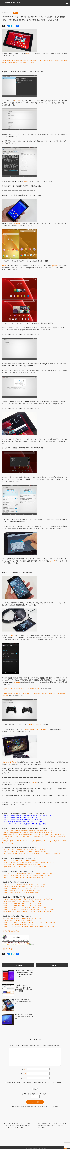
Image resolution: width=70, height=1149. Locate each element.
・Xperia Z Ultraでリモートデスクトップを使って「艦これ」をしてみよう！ (25, 907)
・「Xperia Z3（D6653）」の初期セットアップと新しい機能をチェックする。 (25, 852)
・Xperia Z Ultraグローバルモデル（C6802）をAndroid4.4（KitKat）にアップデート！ (29, 926)
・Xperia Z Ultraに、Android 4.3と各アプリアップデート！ (20, 924)
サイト (23, 1078)
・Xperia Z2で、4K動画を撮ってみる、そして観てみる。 (19, 888)
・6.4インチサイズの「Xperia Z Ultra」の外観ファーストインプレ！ (23, 918)
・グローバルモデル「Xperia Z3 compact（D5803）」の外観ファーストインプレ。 (27, 830)
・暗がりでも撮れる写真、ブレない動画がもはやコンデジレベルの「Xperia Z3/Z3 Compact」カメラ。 (33, 835)
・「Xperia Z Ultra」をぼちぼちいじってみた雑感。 (17, 920)
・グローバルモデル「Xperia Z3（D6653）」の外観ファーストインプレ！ (24, 850)
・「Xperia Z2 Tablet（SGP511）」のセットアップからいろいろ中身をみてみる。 (27, 875)
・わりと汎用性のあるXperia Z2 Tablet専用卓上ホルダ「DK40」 (22, 864)
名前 (23, 1069)
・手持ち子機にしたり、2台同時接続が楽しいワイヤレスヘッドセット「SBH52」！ (27, 911)
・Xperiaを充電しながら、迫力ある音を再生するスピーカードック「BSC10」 (26, 867)
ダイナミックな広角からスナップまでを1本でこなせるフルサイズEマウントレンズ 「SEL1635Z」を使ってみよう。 (18, 1125)
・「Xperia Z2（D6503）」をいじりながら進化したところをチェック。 (23, 886)
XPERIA (15, 12)
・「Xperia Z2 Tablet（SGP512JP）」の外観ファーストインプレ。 (22, 860)
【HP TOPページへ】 (8, 949)
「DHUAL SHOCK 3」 (43, 729)
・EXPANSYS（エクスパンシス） (12, 931)
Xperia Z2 (29, 53)
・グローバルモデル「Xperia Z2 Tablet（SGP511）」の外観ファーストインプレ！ (27, 873)
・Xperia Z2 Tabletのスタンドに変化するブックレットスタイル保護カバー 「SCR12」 (28, 862)
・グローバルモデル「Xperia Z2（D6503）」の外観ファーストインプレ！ (24, 884)
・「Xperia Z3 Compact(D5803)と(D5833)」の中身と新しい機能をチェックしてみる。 (28, 833)
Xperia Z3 (5, 266)
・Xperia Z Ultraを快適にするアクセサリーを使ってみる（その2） (22, 905)
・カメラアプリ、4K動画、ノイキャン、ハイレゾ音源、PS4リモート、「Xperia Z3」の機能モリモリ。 (33, 854)
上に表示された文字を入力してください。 (35, 1094)
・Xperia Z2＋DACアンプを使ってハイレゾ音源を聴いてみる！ (21, 689)
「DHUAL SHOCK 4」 (29, 729)
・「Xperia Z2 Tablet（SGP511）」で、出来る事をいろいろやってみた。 (24, 877)
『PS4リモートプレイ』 (35, 725)
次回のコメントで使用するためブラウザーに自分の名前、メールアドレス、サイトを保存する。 (35, 1083)
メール (23, 1074)
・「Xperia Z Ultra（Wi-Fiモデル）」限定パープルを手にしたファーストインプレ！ (27, 899)
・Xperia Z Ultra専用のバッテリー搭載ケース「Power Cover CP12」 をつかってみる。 (28, 909)
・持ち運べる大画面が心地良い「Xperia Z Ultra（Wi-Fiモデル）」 (22, 901)
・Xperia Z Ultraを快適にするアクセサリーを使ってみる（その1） (22, 903)
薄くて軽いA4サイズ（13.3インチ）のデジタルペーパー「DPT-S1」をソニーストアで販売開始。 (51, 1125)
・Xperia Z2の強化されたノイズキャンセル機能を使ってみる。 (21, 890)
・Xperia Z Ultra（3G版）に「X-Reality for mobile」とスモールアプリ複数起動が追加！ (29, 922)
